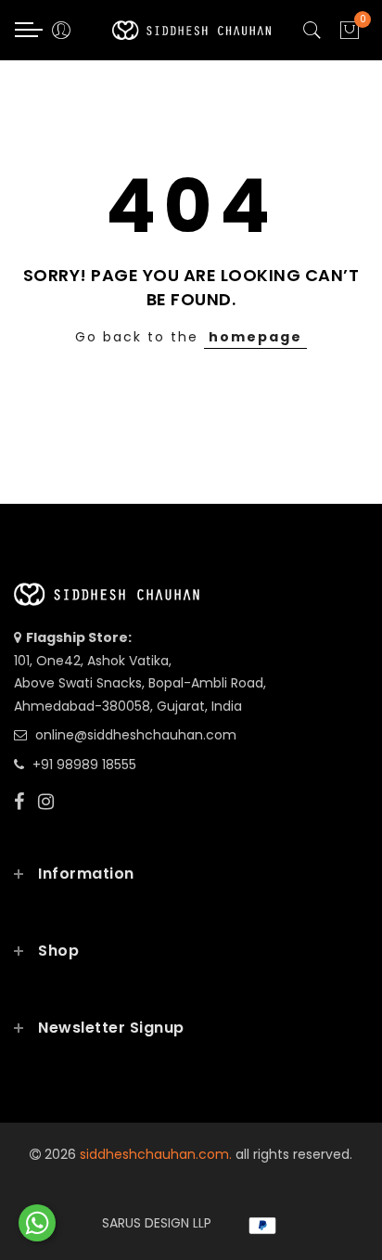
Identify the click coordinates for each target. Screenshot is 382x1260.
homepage (255, 337)
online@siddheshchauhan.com (135, 735)
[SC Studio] (37, 1222)
